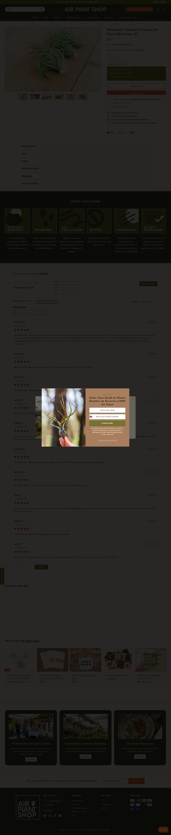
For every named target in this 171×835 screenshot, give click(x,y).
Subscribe (107, 423)
